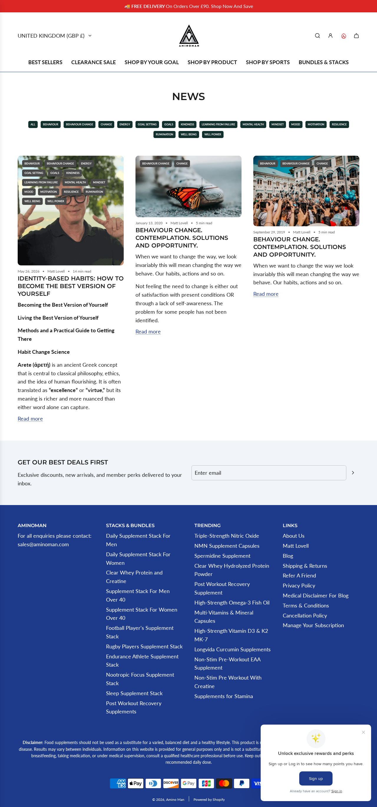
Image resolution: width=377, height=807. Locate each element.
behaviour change (79, 124)
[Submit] (352, 472)
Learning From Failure (218, 124)
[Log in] (330, 35)
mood (295, 124)
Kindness (187, 124)
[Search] (317, 35)
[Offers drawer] (343, 35)
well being (189, 134)
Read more (30, 418)
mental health (253, 124)
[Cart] (356, 35)
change (106, 124)
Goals (168, 124)
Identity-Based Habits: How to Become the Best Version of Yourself (71, 286)
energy (125, 124)
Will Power (212, 134)
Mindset (278, 124)
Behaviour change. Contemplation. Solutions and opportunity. (181, 238)
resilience (339, 124)
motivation (316, 124)
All (33, 124)
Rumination (164, 134)
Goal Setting (147, 124)
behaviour (50, 124)
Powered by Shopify (209, 799)
